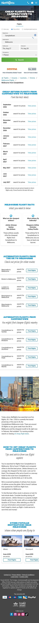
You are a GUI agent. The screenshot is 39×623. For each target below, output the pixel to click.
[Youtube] (19, 614)
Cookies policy (23, 577)
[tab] (19, 24)
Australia (23, 78)
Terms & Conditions (28, 575)
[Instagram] (15, 614)
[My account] (32, 3)
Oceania (15, 78)
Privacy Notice (16, 575)
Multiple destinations (30, 29)
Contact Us (7, 575)
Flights (6, 78)
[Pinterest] (22, 614)
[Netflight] (8, 2)
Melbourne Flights (8, 80)
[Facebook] (11, 614)
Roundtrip (16, 29)
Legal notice (14, 577)
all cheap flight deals (21, 434)
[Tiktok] (26, 614)
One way (6, 29)
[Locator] (35, 35)
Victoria (32, 78)
